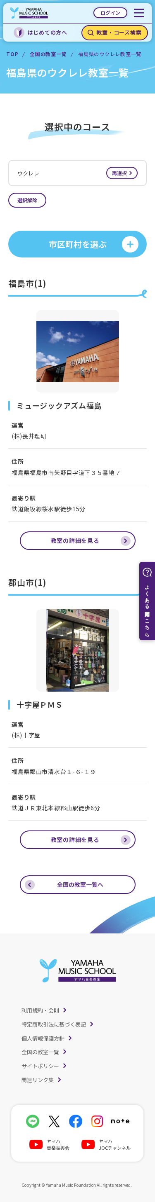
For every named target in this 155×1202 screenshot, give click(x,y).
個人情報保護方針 (42, 1038)
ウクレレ (72, 173)
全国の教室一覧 (48, 53)
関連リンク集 (37, 1080)
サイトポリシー (40, 1066)
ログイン (110, 12)
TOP (12, 53)
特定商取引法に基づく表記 (53, 1024)
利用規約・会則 (40, 1010)
